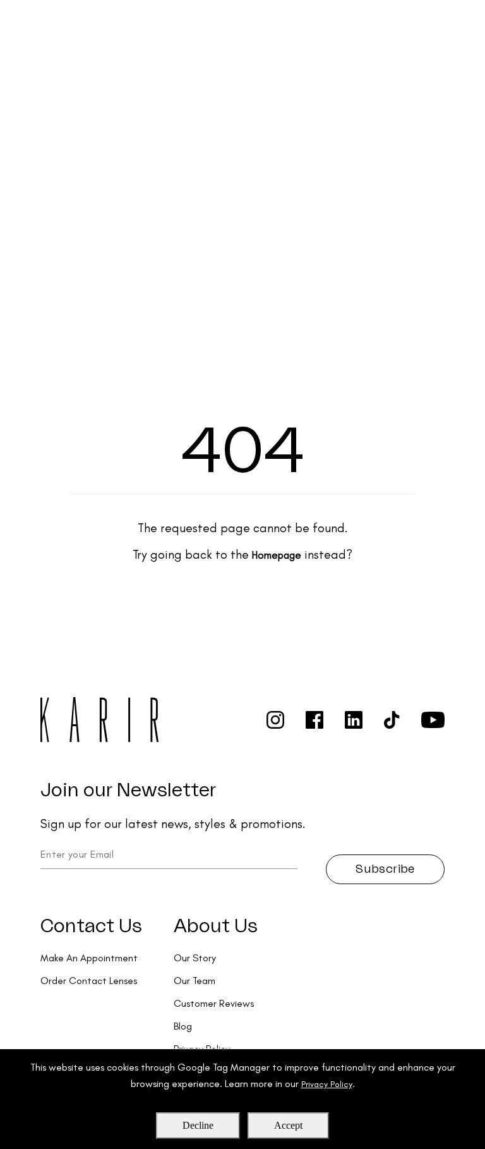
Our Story (195, 958)
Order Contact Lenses (88, 981)
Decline (198, 1125)
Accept (288, 1125)
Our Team (194, 981)
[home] (66, 22)
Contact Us (91, 926)
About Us (216, 926)
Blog (183, 1026)
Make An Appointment (89, 958)
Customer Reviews (214, 1003)
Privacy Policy (326, 1084)
